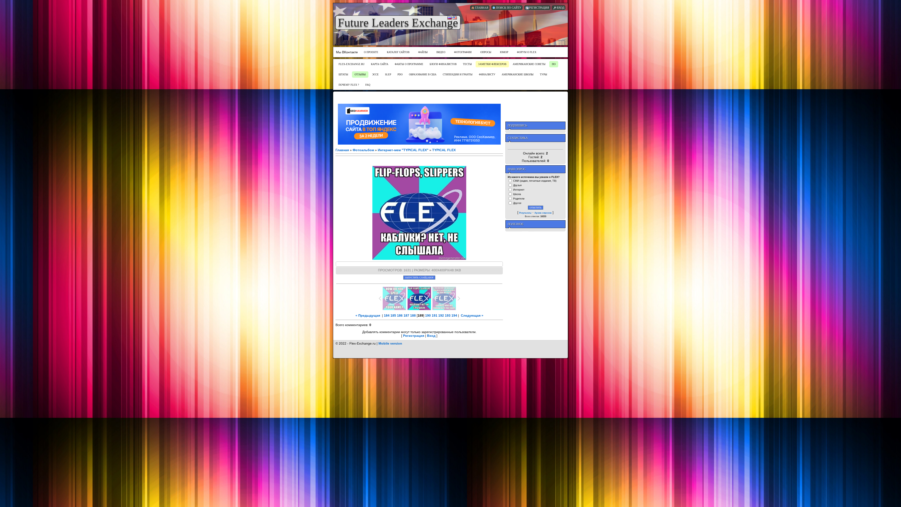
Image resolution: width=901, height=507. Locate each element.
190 (428, 315)
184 (386, 315)
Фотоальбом (363, 150)
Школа (517, 194)
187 (406, 315)
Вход (431, 336)
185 (393, 315)
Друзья (517, 185)
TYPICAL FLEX (444, 150)
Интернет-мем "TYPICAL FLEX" (403, 150)
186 (400, 315)
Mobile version (390, 343)
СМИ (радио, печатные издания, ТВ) (535, 180)
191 (434, 315)
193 (447, 315)
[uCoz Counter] (535, 146)
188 (413, 315)
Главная (342, 150)
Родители (518, 198)
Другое (517, 203)
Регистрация (413, 336)
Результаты (525, 213)
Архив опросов (543, 213)
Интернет (518, 189)
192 (441, 315)
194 (454, 315)
